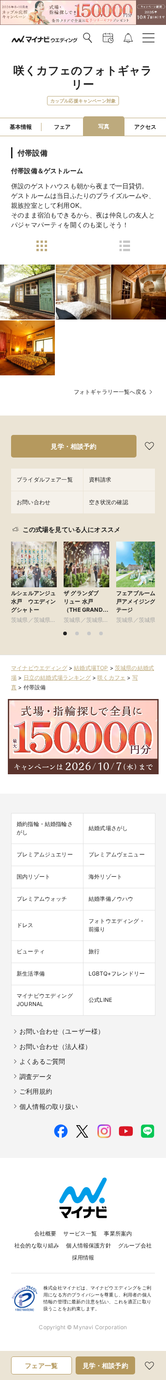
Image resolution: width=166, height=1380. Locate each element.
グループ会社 (135, 1245)
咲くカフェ (111, 677)
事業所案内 (118, 1233)
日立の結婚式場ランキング (57, 677)
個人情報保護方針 (88, 1245)
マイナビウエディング (39, 667)
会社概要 (45, 1233)
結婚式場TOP (91, 667)
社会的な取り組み (36, 1245)
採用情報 (83, 1257)
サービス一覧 (80, 1233)
